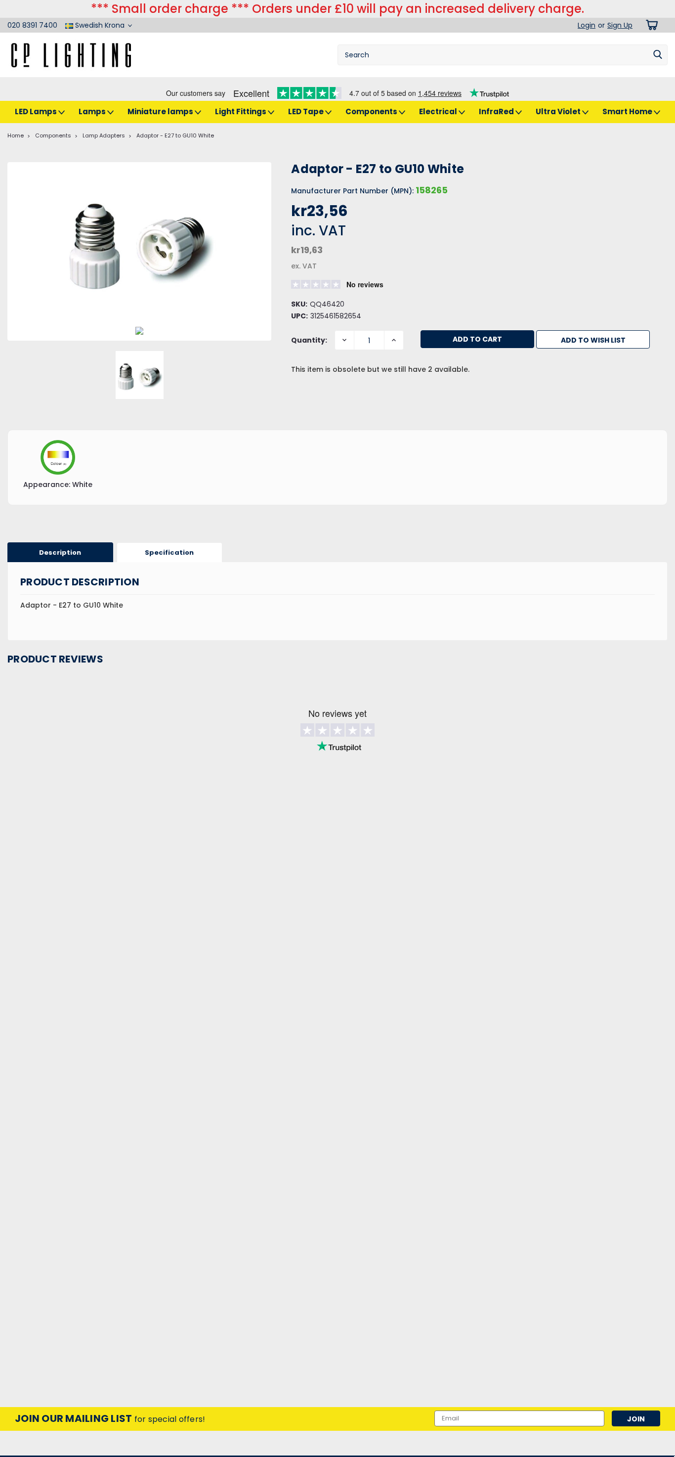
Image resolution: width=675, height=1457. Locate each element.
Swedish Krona (100, 25)
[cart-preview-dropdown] (650, 25)
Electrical (439, 111)
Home (15, 135)
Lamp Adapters (104, 135)
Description (60, 552)
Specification (169, 552)
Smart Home (628, 111)
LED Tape (306, 111)
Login (586, 25)
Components (372, 111)
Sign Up (620, 25)
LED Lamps (36, 111)
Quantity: (309, 340)
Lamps (93, 111)
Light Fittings (241, 111)
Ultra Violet (559, 111)
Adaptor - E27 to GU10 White (175, 135)
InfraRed (497, 111)
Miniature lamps (161, 111)
